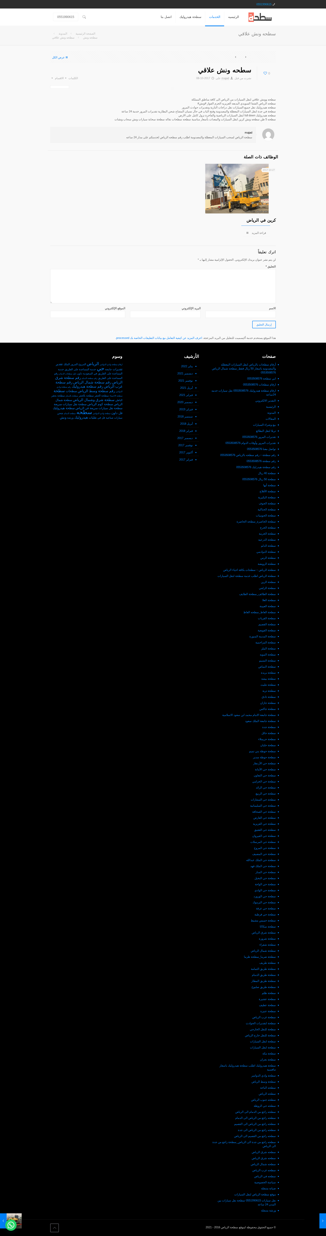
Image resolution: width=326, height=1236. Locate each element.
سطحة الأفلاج (268, 491)
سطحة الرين (268, 582)
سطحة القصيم (267, 624)
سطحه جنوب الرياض (263, 1099)
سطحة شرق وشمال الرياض (94, 400)
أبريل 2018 (186, 423)
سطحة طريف (267, 962)
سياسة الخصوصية (265, 1182)
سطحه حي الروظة (265, 1105)
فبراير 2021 (186, 395)
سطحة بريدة (268, 672)
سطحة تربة (269, 690)
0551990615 (263, 4)
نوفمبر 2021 (185, 380)
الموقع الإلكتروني (115, 308)
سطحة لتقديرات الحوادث (261, 1023)
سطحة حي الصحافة (264, 811)
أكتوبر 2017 (186, 452)
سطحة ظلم (269, 993)
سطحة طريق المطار (263, 980)
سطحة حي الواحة (265, 884)
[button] (11, 1225)
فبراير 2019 (186, 409)
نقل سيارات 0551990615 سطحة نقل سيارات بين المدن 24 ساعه (247, 1202)
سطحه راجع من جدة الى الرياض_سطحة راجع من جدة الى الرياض (244, 1144)
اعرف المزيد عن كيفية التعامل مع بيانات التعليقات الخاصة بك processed (159, 337)
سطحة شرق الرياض (264, 932)
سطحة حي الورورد (265, 896)
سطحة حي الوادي (265, 890)
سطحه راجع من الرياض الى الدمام (255, 1117)
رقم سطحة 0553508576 (261, 461)
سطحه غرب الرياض (264, 1170)
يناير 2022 (187, 366)
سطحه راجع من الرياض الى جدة (257, 1130)
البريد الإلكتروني (191, 308)
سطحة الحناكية (267, 509)
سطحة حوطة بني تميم (262, 751)
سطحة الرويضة (267, 563)
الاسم (272, 308)
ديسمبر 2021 (185, 373)
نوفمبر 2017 (185, 445)
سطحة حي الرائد (266, 787)
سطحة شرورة (267, 938)
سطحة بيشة (268, 678)
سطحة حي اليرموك (264, 902)
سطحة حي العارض (264, 817)
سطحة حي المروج (265, 848)
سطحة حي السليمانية (263, 805)
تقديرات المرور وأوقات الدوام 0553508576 (250, 442)
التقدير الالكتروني (265, 400)
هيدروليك (81, 417)
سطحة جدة (269, 727)
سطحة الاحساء (116, 396)
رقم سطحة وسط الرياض (96, 391)
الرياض (93, 363)
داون (79, 373)
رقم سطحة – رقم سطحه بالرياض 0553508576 (248, 455)
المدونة (63, 33)
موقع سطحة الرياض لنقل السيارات (255, 1194)
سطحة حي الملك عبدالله (261, 860)
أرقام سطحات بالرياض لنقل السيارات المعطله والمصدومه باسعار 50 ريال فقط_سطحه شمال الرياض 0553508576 (244, 368)
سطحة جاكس (267, 708)
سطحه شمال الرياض (263, 1164)
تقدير (59, 364)
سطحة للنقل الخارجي (263, 1029)
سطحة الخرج (268, 527)
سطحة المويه (268, 654)
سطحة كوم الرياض (100, 404)
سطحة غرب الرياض (264, 1017)
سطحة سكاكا (268, 926)
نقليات (93, 417)
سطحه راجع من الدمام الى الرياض (255, 1111)
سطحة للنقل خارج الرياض (260, 1035)
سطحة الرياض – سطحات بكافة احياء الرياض (249, 569)
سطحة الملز (268, 648)
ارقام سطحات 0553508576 (259, 384)
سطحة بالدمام (72, 396)
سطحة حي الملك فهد (263, 866)
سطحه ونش (90, 37)
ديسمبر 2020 (185, 402)
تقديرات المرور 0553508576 (259, 436)
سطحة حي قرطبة (265, 914)
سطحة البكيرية (267, 497)
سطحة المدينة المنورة (262, 636)
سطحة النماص (267, 666)
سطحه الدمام (70, 413)
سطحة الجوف (267, 503)
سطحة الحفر (102, 395)
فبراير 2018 (186, 430)
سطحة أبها (269, 485)
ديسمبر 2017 (185, 438)
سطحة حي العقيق (265, 829)
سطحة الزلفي (267, 588)
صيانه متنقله (268, 1188)
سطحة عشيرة (267, 999)
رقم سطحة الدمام (89, 378)
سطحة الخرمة (267, 533)
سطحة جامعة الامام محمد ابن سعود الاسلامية (249, 715)
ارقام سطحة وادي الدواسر (111, 364)
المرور (74, 364)
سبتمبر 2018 (185, 416)
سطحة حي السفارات (263, 799)
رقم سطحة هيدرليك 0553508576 (256, 467)
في (99, 417)
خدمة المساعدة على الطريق (80, 369)
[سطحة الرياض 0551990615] (260, 17)
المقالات (271, 418)
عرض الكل (58, 57)
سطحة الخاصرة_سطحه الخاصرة (256, 521)
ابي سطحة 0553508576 (261, 378)
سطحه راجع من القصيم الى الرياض (255, 1136)
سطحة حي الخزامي (264, 781)
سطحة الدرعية (267, 539)
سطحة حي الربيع (266, 793)
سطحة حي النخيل (265, 878)
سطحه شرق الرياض (264, 1152)
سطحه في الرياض (265, 1176)
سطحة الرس (268, 557)
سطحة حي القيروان (264, 835)
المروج (82, 364)
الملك (67, 364)
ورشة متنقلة (268, 1210)
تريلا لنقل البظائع (266, 430)
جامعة (108, 369)
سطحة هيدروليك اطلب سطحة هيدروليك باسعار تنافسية (247, 1067)
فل (103, 417)
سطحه (84, 412)
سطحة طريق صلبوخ (263, 987)
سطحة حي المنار (265, 872)
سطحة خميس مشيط (263, 920)
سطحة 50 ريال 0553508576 (259, 479)
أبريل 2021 (186, 387)
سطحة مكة (269, 1053)
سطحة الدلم (268, 545)
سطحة (59, 391)
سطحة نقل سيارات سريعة (70, 404)
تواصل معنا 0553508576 (261, 449)
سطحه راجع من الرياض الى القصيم (255, 1123)
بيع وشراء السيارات (264, 424)
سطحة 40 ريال (267, 473)
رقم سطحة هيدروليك (87, 386)
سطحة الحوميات (266, 515)
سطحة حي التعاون (265, 775)
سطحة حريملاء (267, 739)
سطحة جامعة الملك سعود (260, 721)
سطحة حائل (268, 733)
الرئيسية (271, 406)
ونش (63, 417)
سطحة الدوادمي (266, 551)
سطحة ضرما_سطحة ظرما (260, 956)
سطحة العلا (269, 600)
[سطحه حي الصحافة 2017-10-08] (315, 1220)
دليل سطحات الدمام (67, 374)
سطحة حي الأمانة (265, 769)
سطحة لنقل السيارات (263, 1041)
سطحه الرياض (267, 1093)
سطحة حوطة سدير (264, 757)
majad (225, 78)
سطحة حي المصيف (264, 854)
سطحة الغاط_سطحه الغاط (259, 612)
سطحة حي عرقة (266, 908)
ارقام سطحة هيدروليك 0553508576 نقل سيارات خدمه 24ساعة (243, 392)
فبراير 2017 (186, 459)
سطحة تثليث (268, 684)
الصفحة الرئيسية (85, 33)
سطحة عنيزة (268, 1011)
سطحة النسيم (267, 660)
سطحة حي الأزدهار (264, 763)
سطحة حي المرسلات (263, 841)
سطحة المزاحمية (265, 642)
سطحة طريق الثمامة (263, 968)
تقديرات (117, 369)
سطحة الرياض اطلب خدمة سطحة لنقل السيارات (247, 575)
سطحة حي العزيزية (264, 823)
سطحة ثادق (269, 696)
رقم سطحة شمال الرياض (92, 382)
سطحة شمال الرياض (263, 950)
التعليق (271, 266)
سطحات (71, 391)
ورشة (70, 417)
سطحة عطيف (267, 1005)
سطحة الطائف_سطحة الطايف (257, 594)
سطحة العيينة (268, 606)
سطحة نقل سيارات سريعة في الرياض (98, 408)
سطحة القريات (267, 618)
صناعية (109, 417)
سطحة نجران (268, 1059)
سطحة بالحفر (86, 395)
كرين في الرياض (261, 220)
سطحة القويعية (267, 630)
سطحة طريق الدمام (264, 974)
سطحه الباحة (268, 1087)
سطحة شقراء (267, 944)
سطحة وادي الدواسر (263, 1075)
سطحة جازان (268, 702)
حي (100, 368)
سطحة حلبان (268, 745)
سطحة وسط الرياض (263, 1081)
